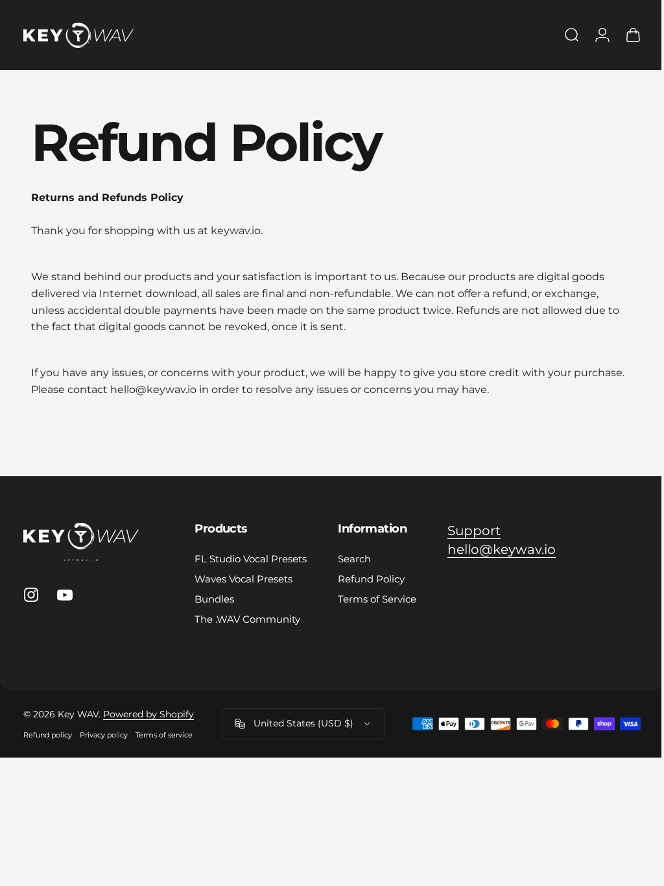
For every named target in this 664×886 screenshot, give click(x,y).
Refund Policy (371, 579)
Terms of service (164, 734)
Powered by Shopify (148, 714)
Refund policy (47, 734)
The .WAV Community (247, 619)
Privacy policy (104, 734)
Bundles (214, 599)
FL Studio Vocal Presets (251, 559)
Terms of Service (377, 599)
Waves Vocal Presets (243, 579)
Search (354, 559)
